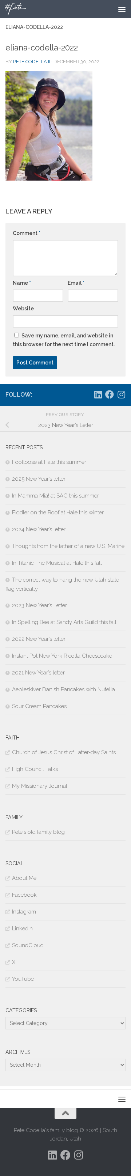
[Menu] (122, 9)
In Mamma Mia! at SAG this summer (55, 495)
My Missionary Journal (39, 786)
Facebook (24, 895)
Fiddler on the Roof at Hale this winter (58, 512)
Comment (26, 233)
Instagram (24, 911)
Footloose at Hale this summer (49, 462)
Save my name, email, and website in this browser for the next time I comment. (64, 340)
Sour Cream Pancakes (39, 706)
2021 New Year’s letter (38, 672)
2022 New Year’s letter (39, 639)
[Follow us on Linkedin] (98, 394)
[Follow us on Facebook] (109, 394)
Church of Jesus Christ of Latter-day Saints (64, 752)
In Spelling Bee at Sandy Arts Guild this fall (64, 622)
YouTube (23, 979)
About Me (24, 878)
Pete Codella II (31, 61)
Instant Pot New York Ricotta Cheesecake (62, 656)
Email (76, 283)
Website (23, 308)
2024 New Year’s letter (39, 529)
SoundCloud (28, 945)
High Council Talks (35, 769)
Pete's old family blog (38, 832)
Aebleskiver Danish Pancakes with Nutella (63, 689)
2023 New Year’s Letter (39, 605)
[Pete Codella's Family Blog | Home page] (19, 9)
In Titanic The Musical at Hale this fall (57, 563)
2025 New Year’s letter (39, 479)
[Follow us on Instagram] (121, 394)
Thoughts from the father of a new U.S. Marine (68, 546)
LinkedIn (22, 928)
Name (22, 283)
